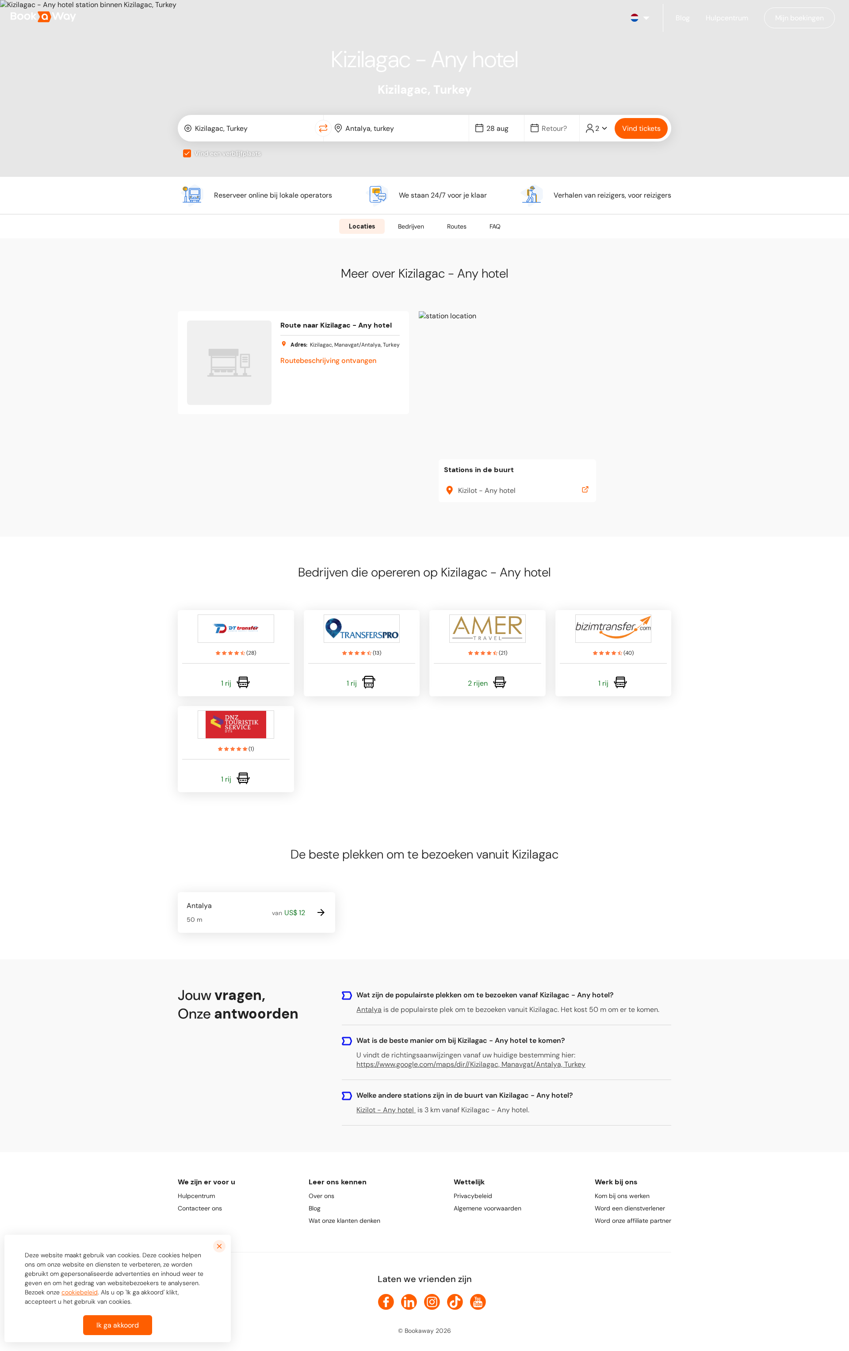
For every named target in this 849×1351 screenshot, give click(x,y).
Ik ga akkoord (117, 1325)
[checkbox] (187, 153)
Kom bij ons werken (622, 1196)
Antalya (369, 1009)
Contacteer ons (200, 1208)
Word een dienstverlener (630, 1208)
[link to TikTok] (455, 1302)
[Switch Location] (323, 128)
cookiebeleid (79, 1292)
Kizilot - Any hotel (385, 1109)
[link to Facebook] (386, 1302)
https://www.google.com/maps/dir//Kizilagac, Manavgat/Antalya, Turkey (470, 1064)
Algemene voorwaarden (487, 1208)
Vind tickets (641, 128)
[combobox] (248, 128)
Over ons (321, 1196)
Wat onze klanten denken (344, 1221)
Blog (315, 1208)
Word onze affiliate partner (633, 1221)
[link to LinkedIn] (409, 1302)
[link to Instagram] (432, 1302)
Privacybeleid (473, 1196)
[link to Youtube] (478, 1302)
